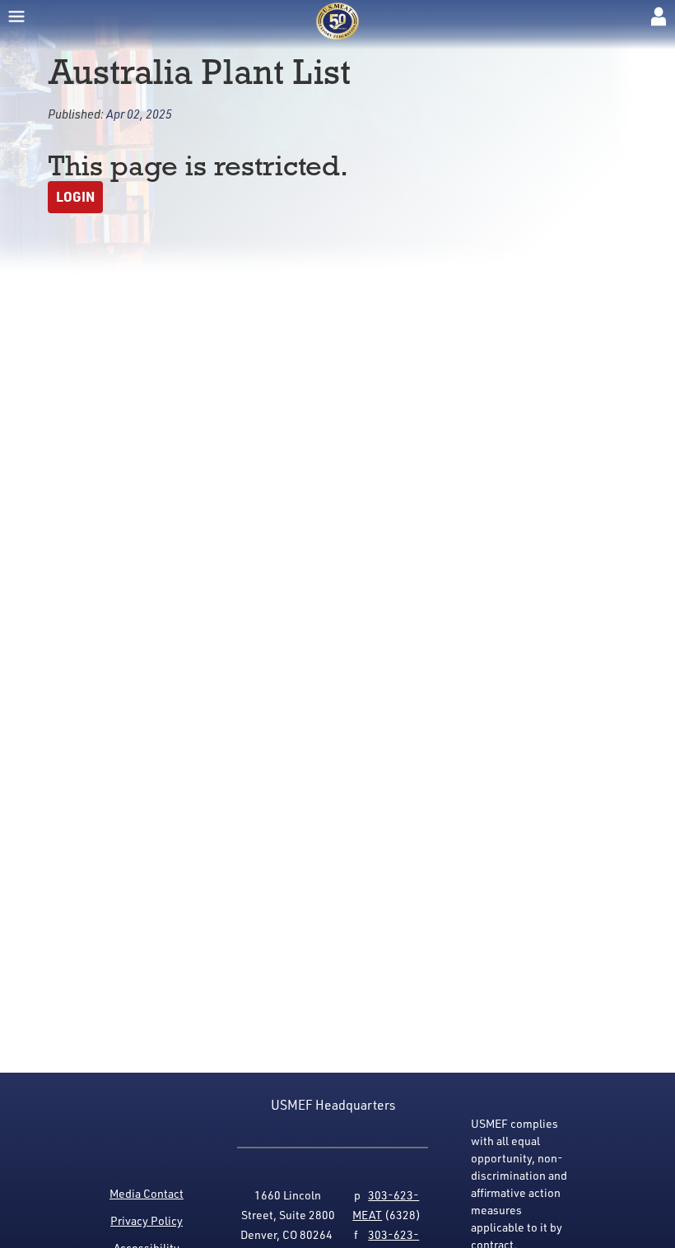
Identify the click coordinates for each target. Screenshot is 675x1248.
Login (75, 196)
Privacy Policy (146, 1220)
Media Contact (146, 1193)
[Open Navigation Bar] (16, 16)
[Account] (658, 16)
